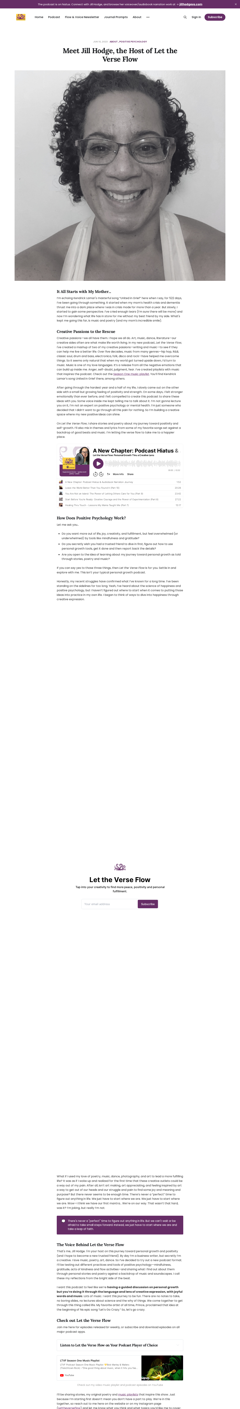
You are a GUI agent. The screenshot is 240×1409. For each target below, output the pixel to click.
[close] (236, 4)
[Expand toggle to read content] (178, 1345)
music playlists (128, 1395)
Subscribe (215, 17)
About (137, 17)
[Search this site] (185, 17)
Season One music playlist (131, 374)
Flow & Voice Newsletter (82, 17)
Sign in (196, 17)
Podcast (54, 17)
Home (39, 17)
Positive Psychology (133, 41)
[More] (148, 17)
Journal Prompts (116, 17)
